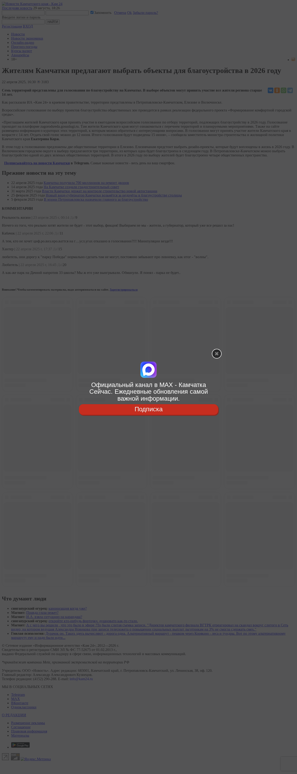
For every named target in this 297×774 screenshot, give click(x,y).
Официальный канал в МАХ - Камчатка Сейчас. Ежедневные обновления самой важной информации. (148, 391)
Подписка (149, 409)
